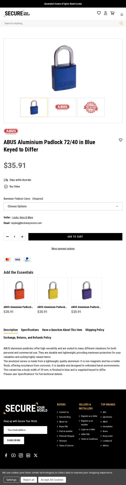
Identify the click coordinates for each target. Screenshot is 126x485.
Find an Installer (66, 431)
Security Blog (65, 417)
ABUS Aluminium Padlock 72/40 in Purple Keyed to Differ (85, 307)
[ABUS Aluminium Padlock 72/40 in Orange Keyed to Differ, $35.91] (19, 290)
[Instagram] (20, 455)
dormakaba (107, 426)
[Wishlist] (99, 13)
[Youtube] (13, 455)
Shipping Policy (94, 330)
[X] (35, 455)
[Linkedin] (28, 455)
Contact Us (64, 412)
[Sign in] (106, 13)
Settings (11, 480)
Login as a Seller (88, 429)
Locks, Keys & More (22, 217)
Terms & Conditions (89, 439)
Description (11, 330)
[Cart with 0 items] (112, 13)
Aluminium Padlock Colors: (23, 198)
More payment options (63, 248)
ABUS (105, 421)
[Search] (121, 23)
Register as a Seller (89, 416)
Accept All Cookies (52, 480)
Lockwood (107, 441)
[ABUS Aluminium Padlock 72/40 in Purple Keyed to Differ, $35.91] (86, 290)
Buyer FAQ (63, 426)
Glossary (63, 441)
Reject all (28, 480)
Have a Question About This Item (62, 330)
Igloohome (107, 417)
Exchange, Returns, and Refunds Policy (27, 337)
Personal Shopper (66, 436)
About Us (63, 421)
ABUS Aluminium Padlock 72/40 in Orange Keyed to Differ (18, 307)
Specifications (30, 330)
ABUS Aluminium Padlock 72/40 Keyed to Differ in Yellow (51, 307)
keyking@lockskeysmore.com (26, 223)
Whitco (106, 445)
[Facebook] (6, 455)
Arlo (104, 412)
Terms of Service (66, 445)
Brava (105, 431)
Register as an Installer (87, 423)
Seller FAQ (85, 434)
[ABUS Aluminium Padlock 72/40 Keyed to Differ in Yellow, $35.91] (53, 290)
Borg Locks (108, 436)
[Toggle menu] (123, 14)
